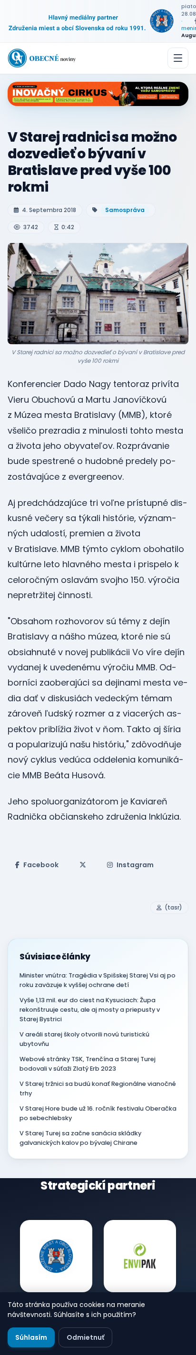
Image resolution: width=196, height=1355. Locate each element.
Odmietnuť (85, 1337)
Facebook (41, 865)
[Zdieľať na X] (83, 865)
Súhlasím (31, 1337)
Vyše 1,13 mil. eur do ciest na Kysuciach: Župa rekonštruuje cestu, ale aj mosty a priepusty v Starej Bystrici (90, 1009)
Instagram (135, 865)
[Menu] (177, 58)
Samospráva (125, 210)
